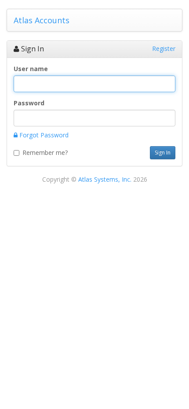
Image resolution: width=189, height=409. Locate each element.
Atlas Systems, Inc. (104, 179)
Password (29, 103)
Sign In (163, 152)
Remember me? (45, 152)
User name (31, 69)
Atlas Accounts (41, 20)
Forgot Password (43, 135)
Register (163, 48)
